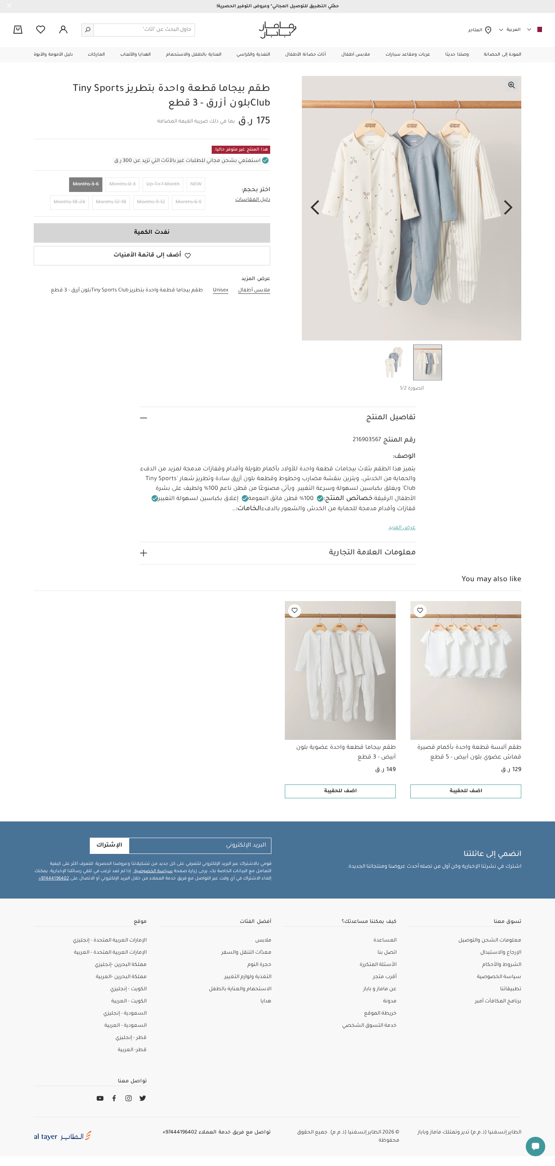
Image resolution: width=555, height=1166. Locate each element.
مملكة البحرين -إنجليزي (121, 965)
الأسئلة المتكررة (378, 965)
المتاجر (476, 30)
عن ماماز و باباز (380, 989)
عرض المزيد (402, 528)
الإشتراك (109, 846)
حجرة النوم (259, 965)
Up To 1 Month (163, 185)
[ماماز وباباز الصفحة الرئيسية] (278, 30)
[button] (502, 54)
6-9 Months (189, 202)
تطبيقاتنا (510, 989)
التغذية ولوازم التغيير (247, 977)
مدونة (390, 1001)
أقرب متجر (385, 977)
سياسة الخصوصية (153, 871)
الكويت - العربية (129, 1001)
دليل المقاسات (252, 200)
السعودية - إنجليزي (125, 1014)
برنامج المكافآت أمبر (498, 1001)
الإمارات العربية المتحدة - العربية (110, 953)
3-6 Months (86, 185)
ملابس (263, 941)
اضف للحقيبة (466, 791)
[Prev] (508, 208)
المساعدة (385, 941)
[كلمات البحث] (88, 30)
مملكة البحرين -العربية (121, 977)
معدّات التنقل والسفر (246, 953)
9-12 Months (151, 202)
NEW (196, 185)
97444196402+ (54, 878)
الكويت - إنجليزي (128, 989)
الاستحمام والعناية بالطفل (240, 989)
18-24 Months (69, 202)
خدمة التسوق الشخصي (369, 1026)
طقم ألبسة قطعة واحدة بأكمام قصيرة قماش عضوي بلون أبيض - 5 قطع (469, 753)
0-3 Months (122, 185)
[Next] (315, 208)
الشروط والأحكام (501, 965)
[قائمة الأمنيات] (420, 610)
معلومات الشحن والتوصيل (489, 941)
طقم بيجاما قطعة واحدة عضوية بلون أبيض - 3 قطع (346, 753)
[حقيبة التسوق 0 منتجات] (18, 30)
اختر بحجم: (255, 190)
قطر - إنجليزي (131, 1038)
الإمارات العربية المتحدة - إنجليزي (110, 941)
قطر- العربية (132, 1050)
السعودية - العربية (125, 1026)
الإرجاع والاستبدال (500, 953)
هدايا (265, 1001)
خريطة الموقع (380, 1014)
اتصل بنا (387, 953)
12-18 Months (111, 202)
